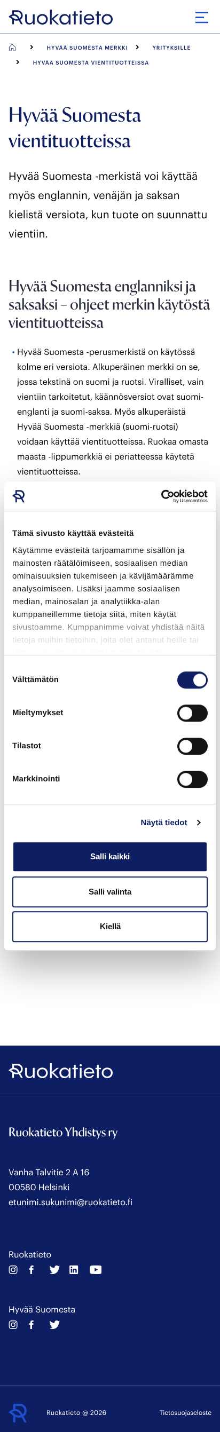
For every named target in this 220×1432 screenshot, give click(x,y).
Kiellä (110, 926)
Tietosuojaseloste (185, 1413)
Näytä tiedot (164, 822)
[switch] (192, 713)
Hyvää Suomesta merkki (87, 47)
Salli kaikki (110, 856)
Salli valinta (110, 891)
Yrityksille (172, 47)
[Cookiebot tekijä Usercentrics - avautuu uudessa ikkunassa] (161, 496)
